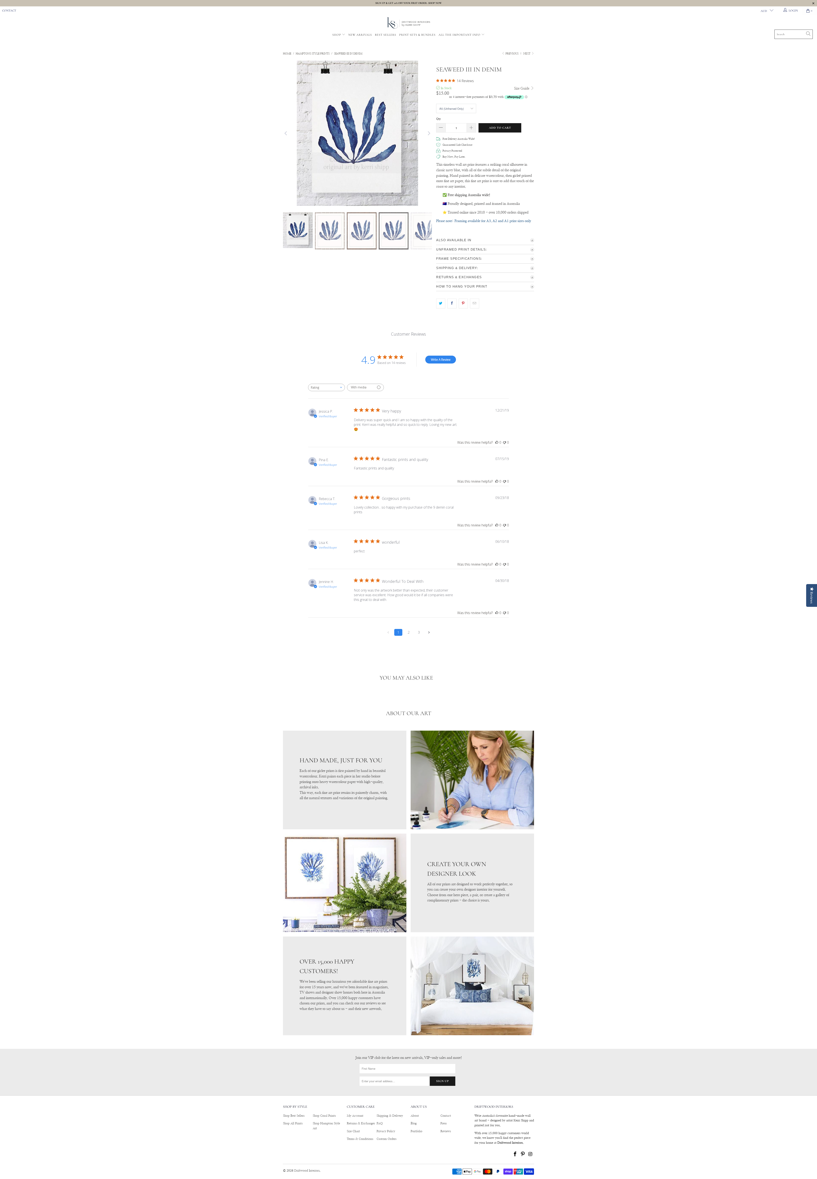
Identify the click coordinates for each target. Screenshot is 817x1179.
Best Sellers (385, 35)
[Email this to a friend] (474, 303)
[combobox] (326, 387)
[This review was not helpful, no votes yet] (504, 442)
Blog (414, 1123)
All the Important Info (459, 35)
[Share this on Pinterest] (463, 303)
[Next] (428, 133)
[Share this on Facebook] (452, 303)
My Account (355, 1115)
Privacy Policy (386, 1131)
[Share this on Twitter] (440, 303)
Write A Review (440, 360)
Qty (438, 119)
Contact (9, 10)
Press (443, 1123)
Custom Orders (386, 1139)
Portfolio (416, 1131)
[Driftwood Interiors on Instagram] (530, 1154)
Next (527, 53)
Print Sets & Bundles (417, 35)
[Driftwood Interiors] (408, 23)
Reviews (445, 1131)
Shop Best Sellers (293, 1115)
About (415, 1115)
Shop (336, 35)
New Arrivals (360, 35)
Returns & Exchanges (361, 1123)
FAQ (380, 1123)
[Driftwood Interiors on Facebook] (515, 1154)
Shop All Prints (293, 1123)
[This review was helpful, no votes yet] (496, 442)
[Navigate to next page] (429, 632)
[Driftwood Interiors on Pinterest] (523, 1154)
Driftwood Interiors (307, 1170)
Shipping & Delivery (390, 1115)
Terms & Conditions (360, 1139)
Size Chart (353, 1131)
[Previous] (286, 133)
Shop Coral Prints (324, 1115)
